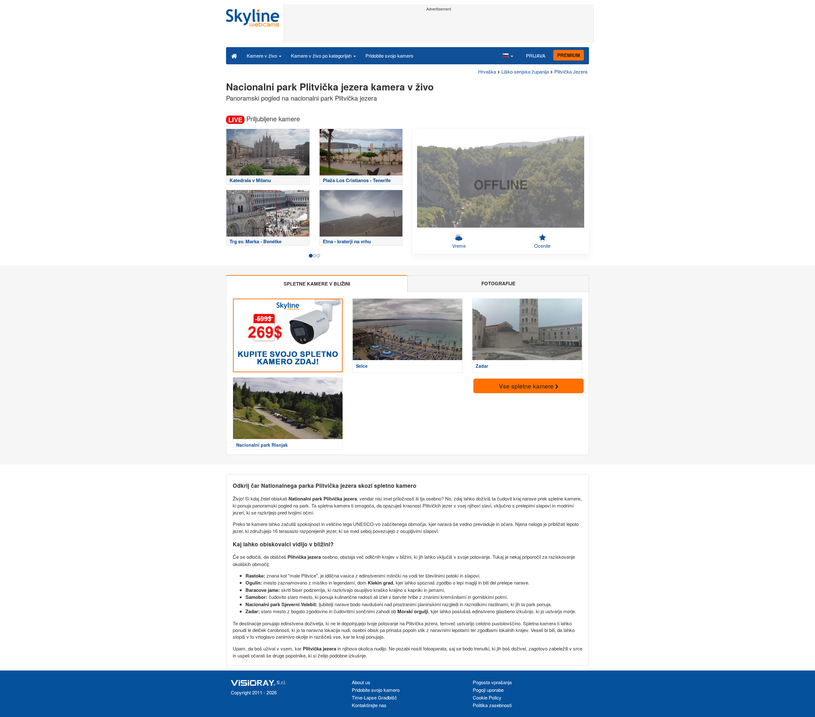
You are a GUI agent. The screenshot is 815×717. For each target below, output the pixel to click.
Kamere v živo (262, 55)
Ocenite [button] (542, 245)
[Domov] (234, 55)
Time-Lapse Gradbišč (374, 697)
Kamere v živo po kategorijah (322, 55)
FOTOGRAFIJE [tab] (498, 283)
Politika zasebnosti (492, 705)
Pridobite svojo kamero (389, 55)
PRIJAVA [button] (535, 55)
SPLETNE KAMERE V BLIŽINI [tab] (317, 283)
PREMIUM (568, 55)
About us (361, 682)
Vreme (459, 245)
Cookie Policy (487, 697)
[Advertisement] (438, 27)
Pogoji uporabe (488, 689)
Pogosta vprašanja (492, 682)
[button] (508, 55)
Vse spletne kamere (527, 385)
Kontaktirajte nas (369, 705)
